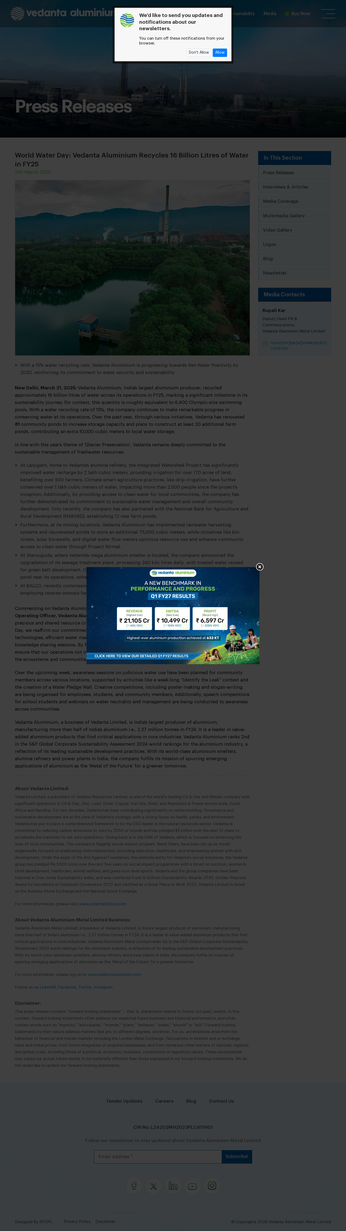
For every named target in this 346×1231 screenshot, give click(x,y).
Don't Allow (199, 52)
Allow (220, 52)
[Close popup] (259, 567)
